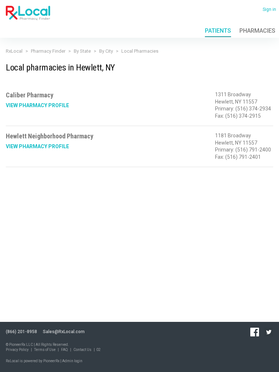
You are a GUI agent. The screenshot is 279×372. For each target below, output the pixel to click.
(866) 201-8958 (21, 331)
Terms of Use (45, 350)
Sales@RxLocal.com (64, 331)
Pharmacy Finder (48, 51)
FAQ (64, 350)
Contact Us (82, 350)
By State (82, 51)
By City (106, 51)
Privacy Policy (17, 350)
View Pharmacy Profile (37, 105)
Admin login (72, 361)
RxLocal (14, 51)
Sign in (269, 9)
